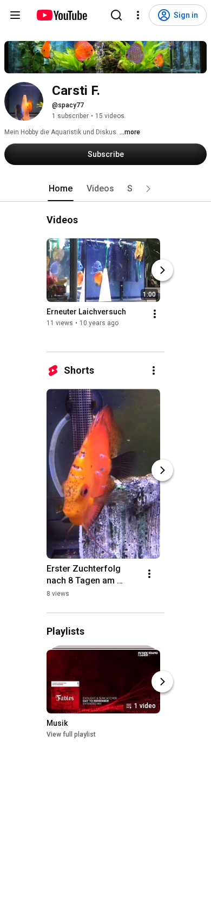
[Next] (162, 270)
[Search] (116, 15)
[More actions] (155, 314)
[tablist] (105, 189)
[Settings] (137, 15)
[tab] (61, 189)
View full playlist (71, 735)
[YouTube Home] (61, 15)
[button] (148, 189)
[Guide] (15, 15)
